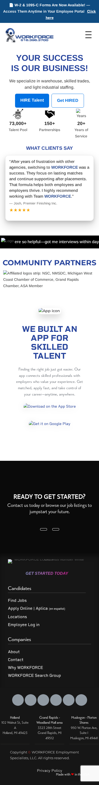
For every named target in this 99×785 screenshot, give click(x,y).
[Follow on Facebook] (18, 700)
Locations (17, 616)
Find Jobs (17, 600)
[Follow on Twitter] (30, 700)
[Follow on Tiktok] (81, 700)
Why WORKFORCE (25, 667)
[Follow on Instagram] (56, 700)
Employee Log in (24, 624)
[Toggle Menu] (90, 34)
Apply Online (20, 608)
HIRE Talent (32, 100)
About (14, 651)
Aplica (50, 608)
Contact (15, 659)
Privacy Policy (49, 770)
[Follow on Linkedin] (43, 700)
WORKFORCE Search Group (34, 675)
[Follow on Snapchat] (68, 700)
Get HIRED (67, 100)
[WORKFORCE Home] (29, 34)
